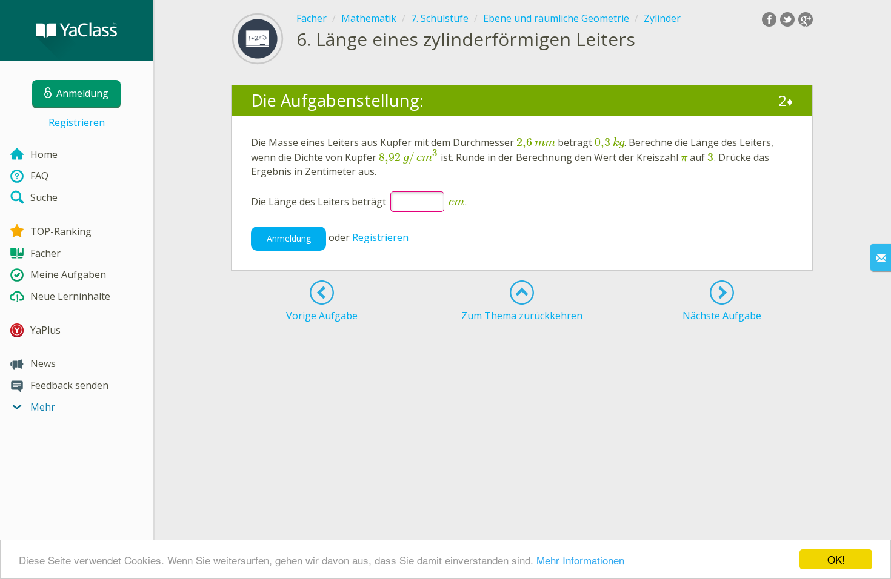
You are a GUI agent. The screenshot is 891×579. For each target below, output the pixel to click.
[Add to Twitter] (787, 19)
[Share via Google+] (805, 19)
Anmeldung (289, 238)
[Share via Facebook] (769, 19)
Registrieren (76, 122)
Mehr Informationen (580, 559)
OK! (836, 559)
